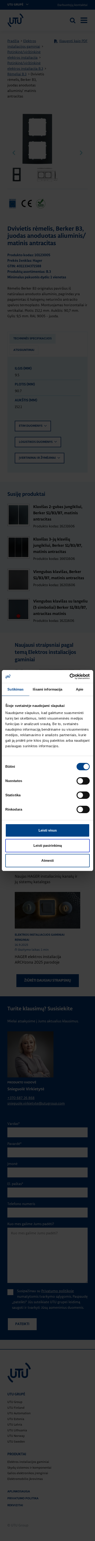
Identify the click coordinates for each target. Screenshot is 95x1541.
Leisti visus (48, 830)
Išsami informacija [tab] (47, 689)
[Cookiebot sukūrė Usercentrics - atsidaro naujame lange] (69, 676)
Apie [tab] (79, 689)
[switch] (83, 781)
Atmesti (47, 860)
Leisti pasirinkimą (47, 845)
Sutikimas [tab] (15, 689)
